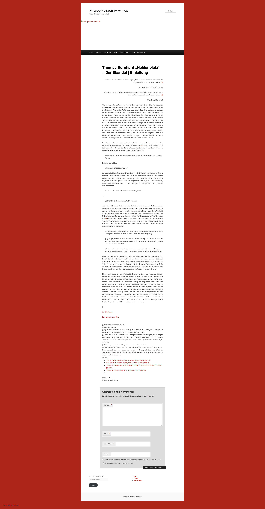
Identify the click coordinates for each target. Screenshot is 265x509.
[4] (106, 218)
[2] (162, 95)
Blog (115, 52)
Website (106, 454)
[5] (161, 251)
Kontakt (136, 478)
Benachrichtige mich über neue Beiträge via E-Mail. (119, 463)
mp (135, 476)
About (91, 52)
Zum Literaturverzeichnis (110, 317)
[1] (162, 82)
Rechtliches (138, 480)
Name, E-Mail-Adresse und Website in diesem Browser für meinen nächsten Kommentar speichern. (133, 459)
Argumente (107, 52)
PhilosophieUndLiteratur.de (109, 11)
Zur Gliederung (107, 312)
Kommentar (108, 405)
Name (107, 433)
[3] (142, 145)
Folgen (93, 485)
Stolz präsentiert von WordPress (132, 497)
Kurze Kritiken (124, 52)
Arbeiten (98, 52)
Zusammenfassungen (138, 52)
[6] (133, 289)
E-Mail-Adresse (109, 443)
